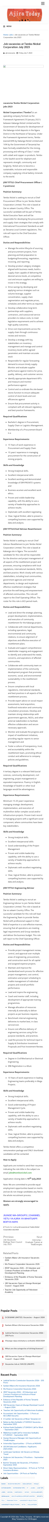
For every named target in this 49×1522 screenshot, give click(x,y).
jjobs (32, 1488)
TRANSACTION (12, 1500)
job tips (40, 1488)
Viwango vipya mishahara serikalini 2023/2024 (25, 1341)
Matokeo (18, 1492)
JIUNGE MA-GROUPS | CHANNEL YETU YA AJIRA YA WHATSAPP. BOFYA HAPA (21, 1218)
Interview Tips (19, 1488)
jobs (11, 35)
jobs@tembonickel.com (20, 1172)
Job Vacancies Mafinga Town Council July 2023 (12, 1242)
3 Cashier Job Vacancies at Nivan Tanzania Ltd (22, 1419)
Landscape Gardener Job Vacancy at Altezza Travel (21, 1453)
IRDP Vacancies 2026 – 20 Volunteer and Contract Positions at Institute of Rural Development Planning (22, 1270)
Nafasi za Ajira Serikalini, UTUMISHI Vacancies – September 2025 (22, 1423)
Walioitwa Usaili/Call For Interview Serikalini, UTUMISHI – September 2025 (21, 1434)
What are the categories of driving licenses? (24, 1348)
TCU (2, 1500)
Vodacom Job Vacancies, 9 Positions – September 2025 (23, 1458)
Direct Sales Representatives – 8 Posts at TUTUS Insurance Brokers (23, 1469)
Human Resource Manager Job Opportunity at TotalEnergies (22, 1439)
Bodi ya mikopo (14, 1484)
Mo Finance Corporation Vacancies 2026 (22, 1264)
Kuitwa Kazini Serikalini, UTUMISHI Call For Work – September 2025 (23, 1428)
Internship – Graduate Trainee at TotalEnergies (33, 1242)
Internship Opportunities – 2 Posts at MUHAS (22, 1443)
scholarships (36, 1492)
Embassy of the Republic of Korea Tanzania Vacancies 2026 (20, 1400)
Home (5, 35)
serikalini (5, 1496)
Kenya (9, 1492)
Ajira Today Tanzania (24, 1517)
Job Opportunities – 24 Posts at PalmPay (20, 1473)
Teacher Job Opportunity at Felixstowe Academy (23, 1410)
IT (27, 1488)
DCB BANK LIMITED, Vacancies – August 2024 (25, 1317)
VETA (23, 1504)
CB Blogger (32, 1519)
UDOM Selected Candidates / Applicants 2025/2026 (20, 1447)
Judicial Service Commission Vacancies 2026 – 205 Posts (24, 1334)
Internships (6, 1488)
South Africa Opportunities (23, 1496)
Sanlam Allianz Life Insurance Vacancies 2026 (24, 1325)
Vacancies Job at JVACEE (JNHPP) (19, 1364)
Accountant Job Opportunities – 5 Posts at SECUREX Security (21, 1414)
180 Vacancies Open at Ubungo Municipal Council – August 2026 (23, 1284)
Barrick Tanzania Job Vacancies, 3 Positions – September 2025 (21, 1464)
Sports (40, 1496)
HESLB (36, 1484)
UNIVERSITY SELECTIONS (10, 1504)
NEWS (27, 1492)
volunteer (32, 1504)
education (27, 1484)
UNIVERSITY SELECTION (28, 1500)
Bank (3, 1484)
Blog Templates (18, 1519)
